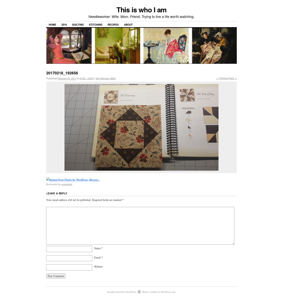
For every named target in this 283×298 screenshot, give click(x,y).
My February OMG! (106, 78)
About (128, 24)
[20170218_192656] (141, 127)
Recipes (113, 24)
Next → (233, 78)
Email (98, 257)
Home (52, 24)
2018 (64, 24)
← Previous (222, 78)
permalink (67, 184)
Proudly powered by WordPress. (122, 291)
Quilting (78, 24)
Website (98, 266)
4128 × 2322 (86, 78)
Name (98, 248)
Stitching (95, 24)
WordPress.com (168, 291)
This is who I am (141, 9)
